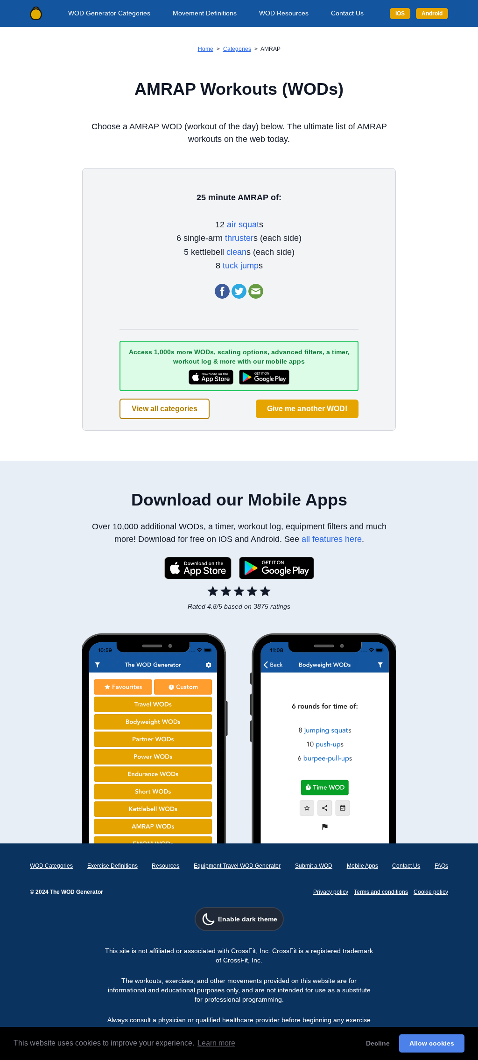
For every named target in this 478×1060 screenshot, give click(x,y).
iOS (400, 13)
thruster (239, 238)
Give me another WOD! (307, 409)
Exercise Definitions (112, 866)
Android (432, 13)
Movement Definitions (205, 13)
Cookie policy (431, 892)
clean (236, 252)
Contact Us (347, 13)
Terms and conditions (381, 892)
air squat (243, 224)
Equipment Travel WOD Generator (237, 866)
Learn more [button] (216, 1043)
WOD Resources (284, 13)
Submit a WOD (313, 866)
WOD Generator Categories (109, 13)
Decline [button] (378, 1043)
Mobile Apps (362, 866)
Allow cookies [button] (431, 1043)
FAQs (441, 866)
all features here (332, 539)
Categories (237, 49)
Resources (165, 866)
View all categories (164, 409)
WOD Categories (51, 866)
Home (205, 49)
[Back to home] (36, 13)
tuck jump (241, 265)
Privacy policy (330, 892)
